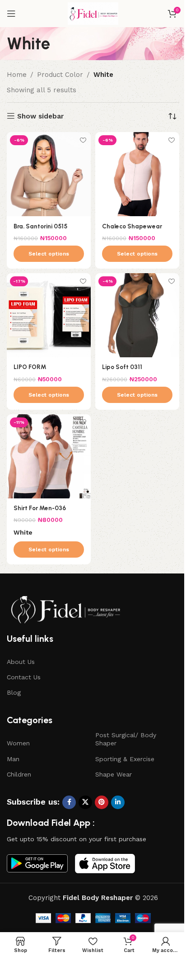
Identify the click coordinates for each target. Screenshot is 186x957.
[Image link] (65, 609)
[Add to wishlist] (83, 140)
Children (19, 774)
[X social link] (85, 802)
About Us (21, 661)
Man (13, 759)
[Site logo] (93, 13)
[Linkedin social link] (118, 802)
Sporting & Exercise (124, 759)
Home (17, 75)
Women (18, 743)
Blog (14, 692)
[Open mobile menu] (11, 14)
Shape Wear (113, 774)
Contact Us (24, 677)
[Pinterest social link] (101, 802)
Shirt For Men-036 (40, 508)
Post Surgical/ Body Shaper (125, 739)
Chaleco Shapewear (132, 226)
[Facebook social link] (69, 802)
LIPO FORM (30, 366)
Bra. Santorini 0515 (40, 226)
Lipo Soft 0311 (122, 366)
